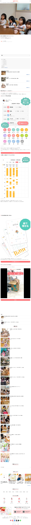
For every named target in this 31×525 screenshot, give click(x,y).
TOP (4, 516)
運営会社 (15, 516)
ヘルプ (7, 516)
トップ (1, 2)
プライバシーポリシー (23, 516)
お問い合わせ (11, 516)
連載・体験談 (4, 2)
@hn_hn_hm (6, 67)
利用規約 (18, 516)
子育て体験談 (8, 2)
